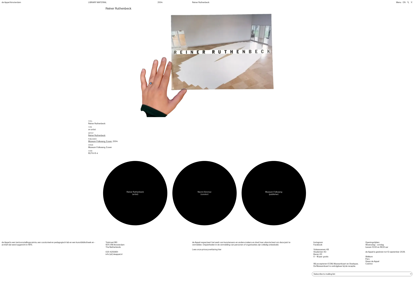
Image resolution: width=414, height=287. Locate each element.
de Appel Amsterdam (11, 2)
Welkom (369, 256)
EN (404, 2)
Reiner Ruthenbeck (96, 135)
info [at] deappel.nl (114, 254)
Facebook (317, 244)
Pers (367, 259)
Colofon (369, 263)
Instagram (318, 242)
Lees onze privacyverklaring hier (206, 249)
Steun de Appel (372, 261)
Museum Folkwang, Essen (100, 141)
